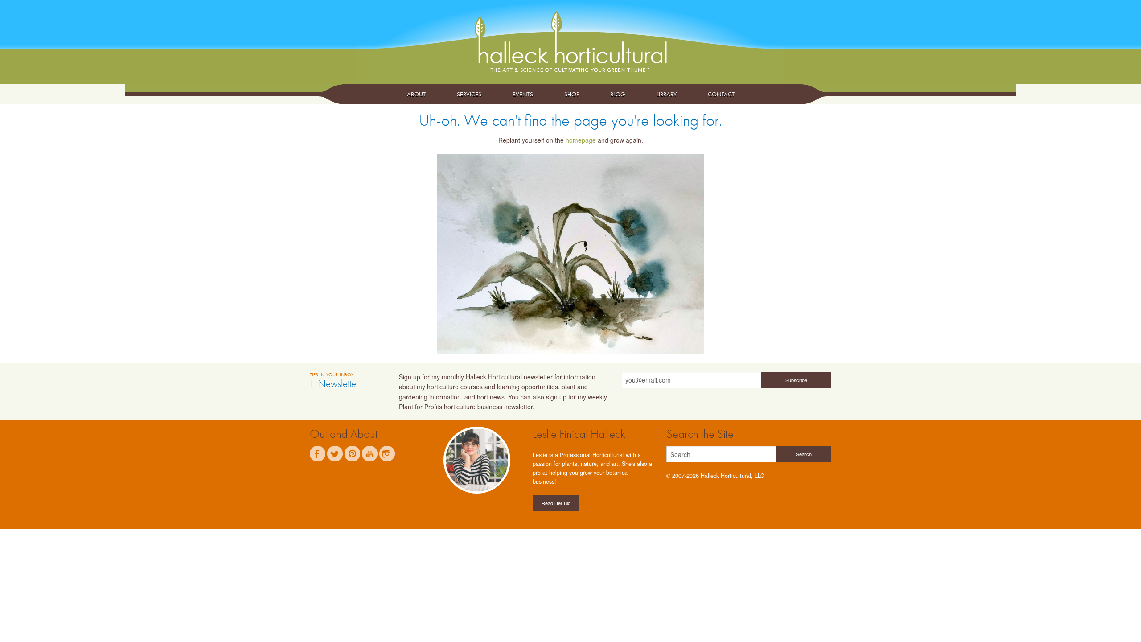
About (416, 94)
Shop (571, 94)
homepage (581, 140)
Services (469, 94)
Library (667, 94)
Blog (617, 94)
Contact (721, 94)
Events (523, 94)
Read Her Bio (556, 502)
